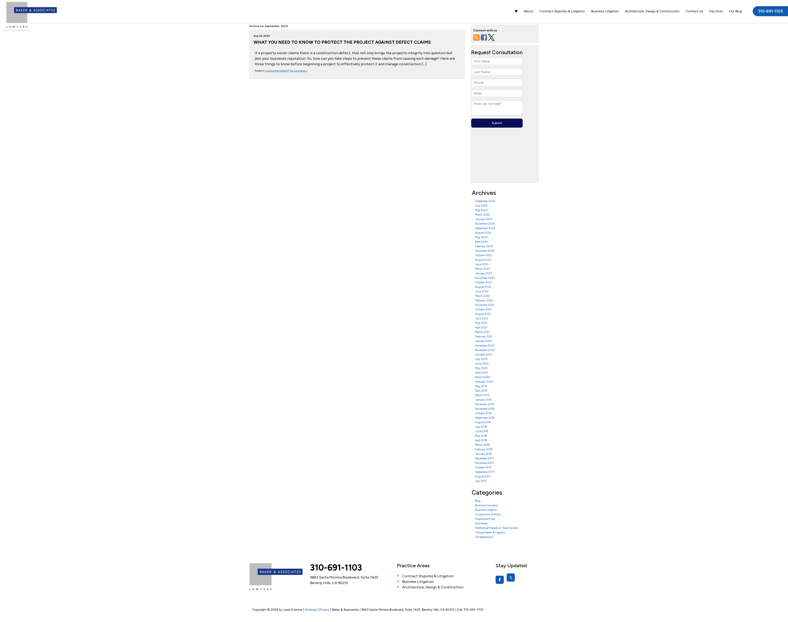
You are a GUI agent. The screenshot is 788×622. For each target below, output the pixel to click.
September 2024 (485, 228)
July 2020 (481, 359)
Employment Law (485, 518)
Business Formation (486, 505)
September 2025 (485, 201)
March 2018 (482, 444)
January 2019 (483, 399)
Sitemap (311, 610)
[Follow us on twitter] (491, 37)
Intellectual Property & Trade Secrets (496, 527)
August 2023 (483, 259)
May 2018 (481, 435)
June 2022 (482, 291)
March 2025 (482, 214)
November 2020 (485, 350)
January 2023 (483, 273)
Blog (477, 500)
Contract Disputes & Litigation (562, 11)
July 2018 (481, 426)
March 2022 (482, 295)
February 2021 (483, 336)
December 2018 (484, 404)
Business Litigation (486, 509)
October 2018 (483, 413)
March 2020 (482, 377)
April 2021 (481, 327)
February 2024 (484, 246)
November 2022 (485, 277)
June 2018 (481, 431)
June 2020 (482, 363)
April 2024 (481, 241)
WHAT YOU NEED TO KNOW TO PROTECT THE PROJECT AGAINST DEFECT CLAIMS (342, 42)
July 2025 (481, 205)
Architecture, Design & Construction (432, 587)
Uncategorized (484, 537)
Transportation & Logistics (490, 532)
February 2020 (484, 381)
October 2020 (483, 354)
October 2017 (483, 467)
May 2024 (481, 237)
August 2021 (483, 314)
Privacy (324, 610)
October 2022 (483, 282)
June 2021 (481, 318)
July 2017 (481, 481)
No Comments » (299, 70)
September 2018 (485, 417)
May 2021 (481, 323)
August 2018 (483, 422)
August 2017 (483, 476)
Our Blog (735, 11)
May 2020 (481, 368)
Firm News (481, 523)
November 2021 (484, 304)
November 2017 (484, 462)
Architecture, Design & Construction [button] (652, 11)
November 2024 (485, 223)
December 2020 (485, 345)
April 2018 (481, 440)
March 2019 (482, 395)
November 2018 (484, 408)
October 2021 (483, 309)
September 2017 (485, 471)
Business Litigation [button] (605, 11)
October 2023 (483, 255)
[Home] (516, 11)
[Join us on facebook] (484, 37)
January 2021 (483, 341)
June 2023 (481, 264)
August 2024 (483, 232)
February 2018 (483, 449)
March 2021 (482, 332)
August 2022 (483, 286)
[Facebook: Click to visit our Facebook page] (500, 580)
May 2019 (481, 386)
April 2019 (481, 390)
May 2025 (481, 210)
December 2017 (484, 458)
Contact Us (694, 11)
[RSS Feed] (476, 37)
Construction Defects (276, 70)
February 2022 (484, 300)
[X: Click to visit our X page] (511, 577)
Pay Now (716, 11)
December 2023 (484, 250)
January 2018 (483, 453)
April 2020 (481, 372)
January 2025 (483, 219)
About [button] (528, 11)
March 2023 (482, 268)
